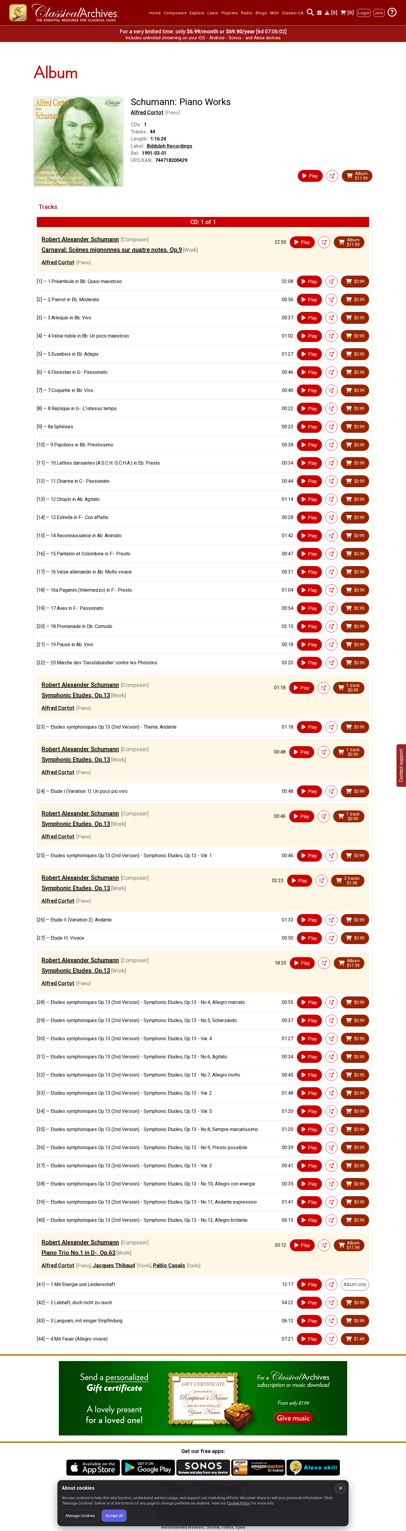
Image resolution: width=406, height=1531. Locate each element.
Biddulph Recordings (169, 146)
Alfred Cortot (147, 112)
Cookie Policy (238, 1503)
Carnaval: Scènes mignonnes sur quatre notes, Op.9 (112, 249)
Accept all (114, 1515)
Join (379, 13)
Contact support (401, 765)
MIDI (274, 13)
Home (155, 13)
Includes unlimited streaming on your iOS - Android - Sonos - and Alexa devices (203, 37)
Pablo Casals (169, 1265)
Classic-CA (293, 13)
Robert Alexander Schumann (80, 239)
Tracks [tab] (48, 206)
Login (363, 13)
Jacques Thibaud (114, 1265)
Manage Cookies (80, 1515)
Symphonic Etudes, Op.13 (76, 695)
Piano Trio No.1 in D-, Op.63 (78, 1252)
